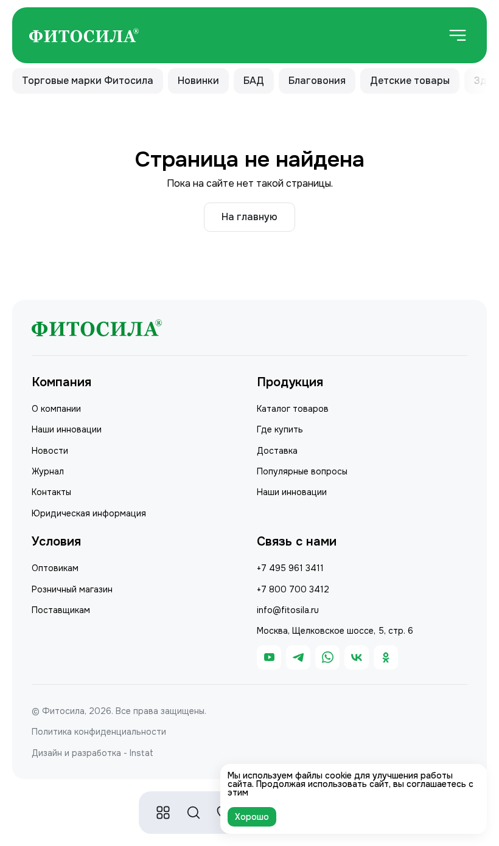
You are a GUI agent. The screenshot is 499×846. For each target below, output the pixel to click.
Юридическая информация (89, 513)
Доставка (277, 450)
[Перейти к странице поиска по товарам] (193, 812)
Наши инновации (67, 429)
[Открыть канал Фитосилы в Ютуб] (269, 657)
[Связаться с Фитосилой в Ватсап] (327, 657)
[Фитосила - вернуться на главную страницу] (84, 35)
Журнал (48, 471)
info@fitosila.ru (288, 610)
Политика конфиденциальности (99, 731)
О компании (56, 408)
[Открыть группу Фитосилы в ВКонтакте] (356, 657)
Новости (50, 450)
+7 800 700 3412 (293, 589)
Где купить (280, 429)
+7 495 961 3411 (290, 568)
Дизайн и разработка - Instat (92, 752)
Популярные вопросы (302, 471)
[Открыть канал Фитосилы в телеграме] (298, 657)
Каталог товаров (293, 408)
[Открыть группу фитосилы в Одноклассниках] (386, 657)
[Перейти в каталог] (163, 812)
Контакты (51, 492)
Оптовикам (55, 568)
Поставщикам (61, 610)
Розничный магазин (72, 589)
